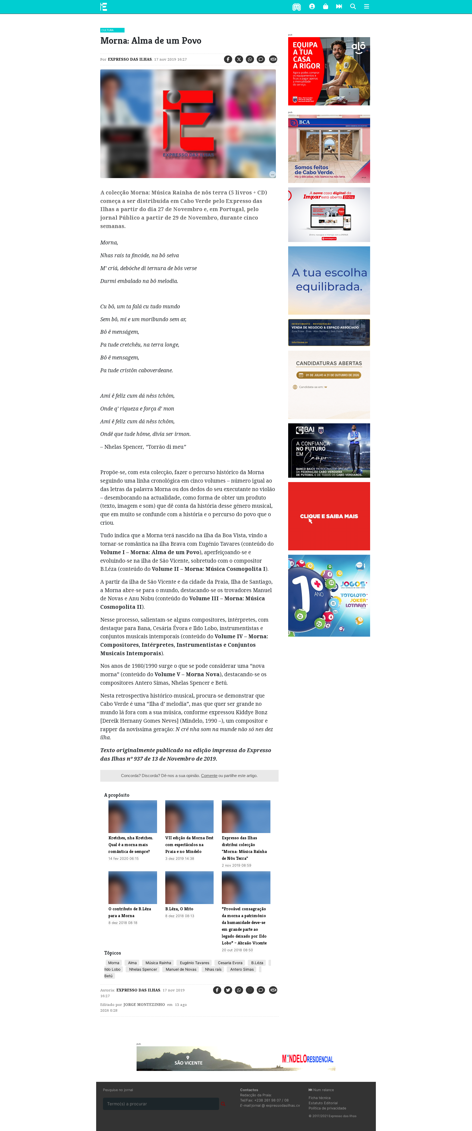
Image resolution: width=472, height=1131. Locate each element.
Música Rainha (157, 963)
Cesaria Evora (230, 963)
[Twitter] (239, 59)
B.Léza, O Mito (179, 909)
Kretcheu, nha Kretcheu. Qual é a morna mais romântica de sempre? (130, 844)
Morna (113, 963)
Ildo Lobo (112, 969)
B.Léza (256, 963)
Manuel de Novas (180, 969)
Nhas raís (213, 969)
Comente (209, 775)
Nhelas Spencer (142, 969)
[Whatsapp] (250, 59)
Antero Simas (241, 969)
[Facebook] (228, 59)
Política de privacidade (327, 1108)
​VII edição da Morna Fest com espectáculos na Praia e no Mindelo (189, 844)
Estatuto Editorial (323, 1103)
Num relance (323, 1090)
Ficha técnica (320, 1098)
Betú (108, 976)
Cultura (107, 30)
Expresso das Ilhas (130, 59)
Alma (132, 963)
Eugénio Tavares (194, 963)
